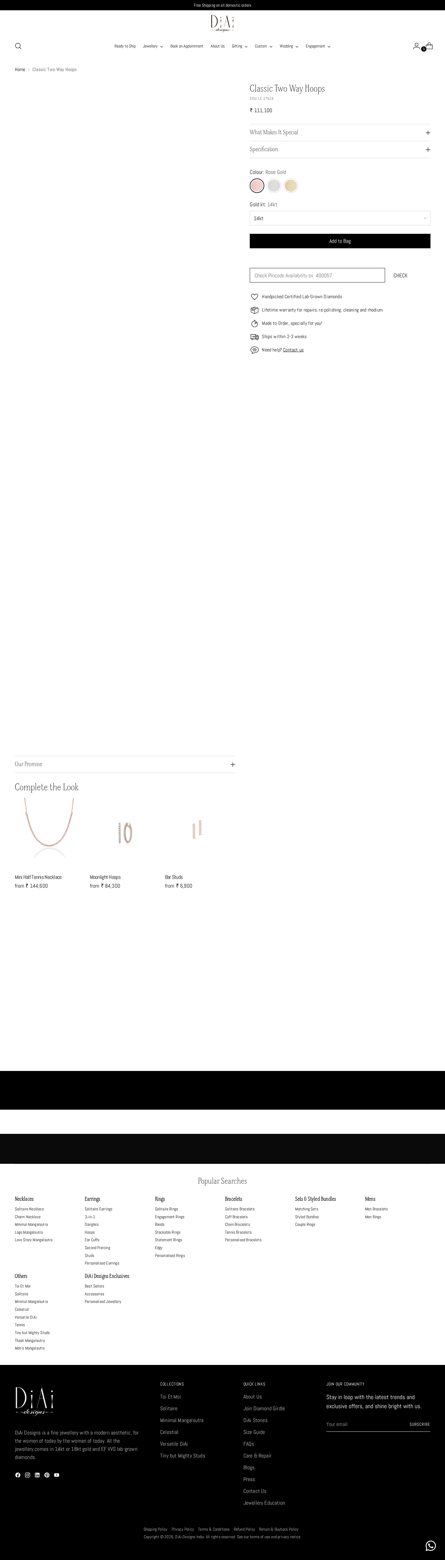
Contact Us (255, 1490)
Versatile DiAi (26, 1317)
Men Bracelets (376, 1209)
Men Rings (373, 1216)
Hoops (90, 1232)
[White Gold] (274, 185)
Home (20, 69)
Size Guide (254, 1431)
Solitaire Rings (166, 1209)
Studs (89, 1255)
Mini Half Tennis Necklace (38, 876)
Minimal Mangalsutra (31, 1224)
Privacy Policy (183, 1529)
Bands (160, 1224)
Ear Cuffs (92, 1239)
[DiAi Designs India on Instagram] (28, 1476)
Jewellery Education (264, 1502)
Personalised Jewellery (103, 1301)
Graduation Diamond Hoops (67, 1064)
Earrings (92, 1199)
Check (400, 275)
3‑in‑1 (90, 1216)
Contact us (293, 350)
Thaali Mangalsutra (30, 1340)
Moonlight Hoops (105, 876)
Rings (160, 1199)
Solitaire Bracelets (240, 1209)
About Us (252, 1396)
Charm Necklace (28, 1216)
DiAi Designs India (189, 1536)
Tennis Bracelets (238, 1232)
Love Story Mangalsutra (34, 1239)
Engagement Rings (170, 1216)
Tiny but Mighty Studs (32, 1332)
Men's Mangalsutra (30, 1348)
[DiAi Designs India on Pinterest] (47, 1476)
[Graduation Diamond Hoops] (67, 1004)
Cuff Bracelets (236, 1216)
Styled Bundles (307, 1216)
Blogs (249, 1467)
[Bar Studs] (200, 833)
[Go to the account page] (414, 46)
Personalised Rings (170, 1255)
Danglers (92, 1224)
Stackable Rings (168, 1232)
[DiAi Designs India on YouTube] (57, 1476)
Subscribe (420, 1424)
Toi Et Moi (23, 1286)
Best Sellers (94, 1286)
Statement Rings (168, 1239)
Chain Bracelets (237, 1224)
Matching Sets (306, 1209)
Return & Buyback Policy (278, 1529)
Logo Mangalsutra (29, 1232)
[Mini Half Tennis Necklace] (50, 833)
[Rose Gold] (257, 185)
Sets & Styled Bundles (315, 1199)
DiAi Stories (255, 1420)
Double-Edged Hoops (171, 1064)
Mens (370, 1199)
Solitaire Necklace (29, 1209)
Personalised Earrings (102, 1263)
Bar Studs (174, 876)
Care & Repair (257, 1455)
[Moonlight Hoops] (125, 833)
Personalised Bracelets (243, 1239)
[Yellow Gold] (291, 185)
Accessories (94, 1294)
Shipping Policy (155, 1529)
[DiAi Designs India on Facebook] (18, 1476)
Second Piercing (97, 1247)
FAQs (248, 1443)
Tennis (20, 1324)
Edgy (159, 1247)
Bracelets (233, 1199)
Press (249, 1479)
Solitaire (21, 1294)
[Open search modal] (18, 46)
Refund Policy (244, 1529)
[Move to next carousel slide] (425, 931)
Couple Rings (305, 1224)
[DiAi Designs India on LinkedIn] (37, 1476)
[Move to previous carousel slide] (411, 931)
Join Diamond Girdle (264, 1408)
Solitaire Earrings (98, 1209)
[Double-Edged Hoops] (170, 1004)
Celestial (22, 1309)
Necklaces (24, 1199)
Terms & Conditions (213, 1529)
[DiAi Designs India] (222, 23)
